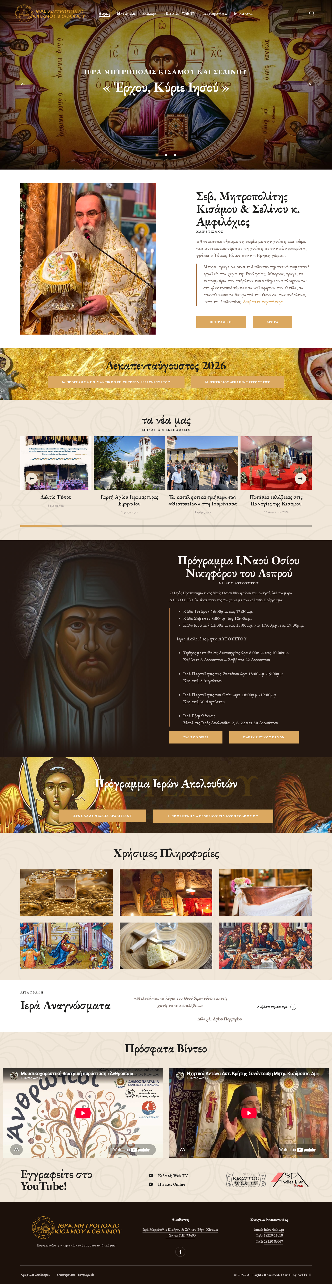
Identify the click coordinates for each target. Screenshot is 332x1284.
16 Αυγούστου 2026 (276, 512)
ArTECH (304, 1274)
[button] (300, 478)
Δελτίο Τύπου (55, 497)
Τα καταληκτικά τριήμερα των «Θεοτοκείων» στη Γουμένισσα (202, 500)
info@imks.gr (274, 1229)
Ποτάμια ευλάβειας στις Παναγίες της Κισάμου (276, 500)
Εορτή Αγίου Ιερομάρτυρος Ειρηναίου (129, 500)
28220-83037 (273, 1241)
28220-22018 (273, 1235)
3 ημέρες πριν (56, 505)
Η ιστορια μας (166, 97)
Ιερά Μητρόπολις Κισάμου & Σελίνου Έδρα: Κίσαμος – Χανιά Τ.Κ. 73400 (180, 1232)
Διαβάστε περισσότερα (263, 302)
